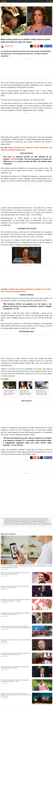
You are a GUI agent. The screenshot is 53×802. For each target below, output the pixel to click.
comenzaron (33, 108)
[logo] (4, 1)
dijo (31, 100)
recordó (14, 159)
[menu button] (51, 1)
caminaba (36, 373)
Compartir (49, 46)
